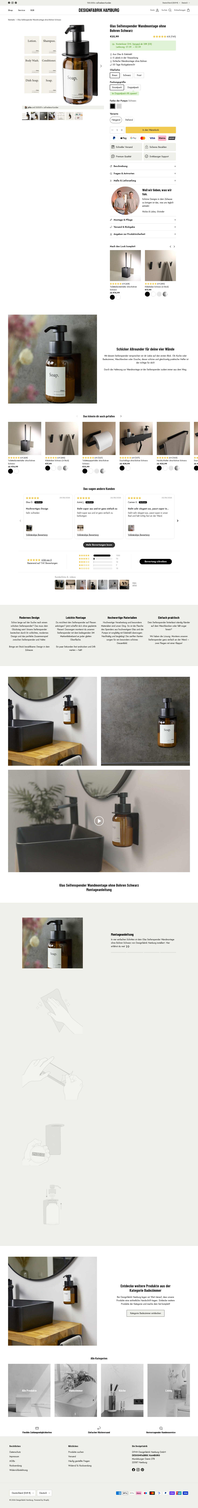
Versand (136, 44)
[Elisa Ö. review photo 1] (29, 528)
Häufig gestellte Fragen (79, 1461)
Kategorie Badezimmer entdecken (145, 1313)
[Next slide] (178, 521)
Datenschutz (15, 1452)
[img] (32, 498)
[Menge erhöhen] (121, 130)
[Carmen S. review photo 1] (131, 528)
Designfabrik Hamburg (24, 1500)
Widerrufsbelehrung (18, 1470)
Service (21, 10)
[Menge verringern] (112, 130)
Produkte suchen (76, 1452)
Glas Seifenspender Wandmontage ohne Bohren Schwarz (39, 19)
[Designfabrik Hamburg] (99, 10)
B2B (32, 10)
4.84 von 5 (46, 560)
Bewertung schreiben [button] (156, 561)
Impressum (14, 1456)
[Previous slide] (20, 521)
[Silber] (159, 294)
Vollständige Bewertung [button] (37, 534)
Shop (10, 10)
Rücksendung (15, 1465)
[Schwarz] (112, 297)
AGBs (12, 1461)
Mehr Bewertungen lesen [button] (99, 544)
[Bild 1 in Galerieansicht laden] (63, 65)
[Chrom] (165, 294)
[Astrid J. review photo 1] (80, 528)
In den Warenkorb (151, 130)
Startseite (11, 19)
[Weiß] (118, 297)
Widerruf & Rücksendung (79, 1465)
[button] (160, 36)
